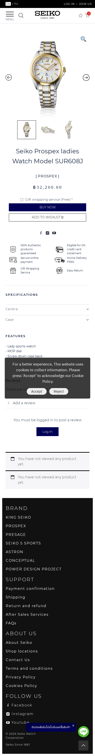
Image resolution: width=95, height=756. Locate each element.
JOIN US (85, 4)
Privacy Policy (21, 677)
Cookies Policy (21, 686)
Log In (47, 431)
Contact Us (18, 660)
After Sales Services (27, 614)
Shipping (15, 597)
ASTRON (14, 552)
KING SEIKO (18, 517)
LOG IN (69, 4)
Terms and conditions (29, 668)
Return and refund (26, 606)
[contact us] (83, 731)
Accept (36, 391)
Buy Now (48, 207)
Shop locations (22, 651)
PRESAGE (16, 535)
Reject (59, 391)
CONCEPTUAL (20, 560)
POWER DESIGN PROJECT (34, 569)
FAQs (11, 623)
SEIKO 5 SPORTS (23, 543)
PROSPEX (47, 176)
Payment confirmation (30, 589)
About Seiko (19, 643)
